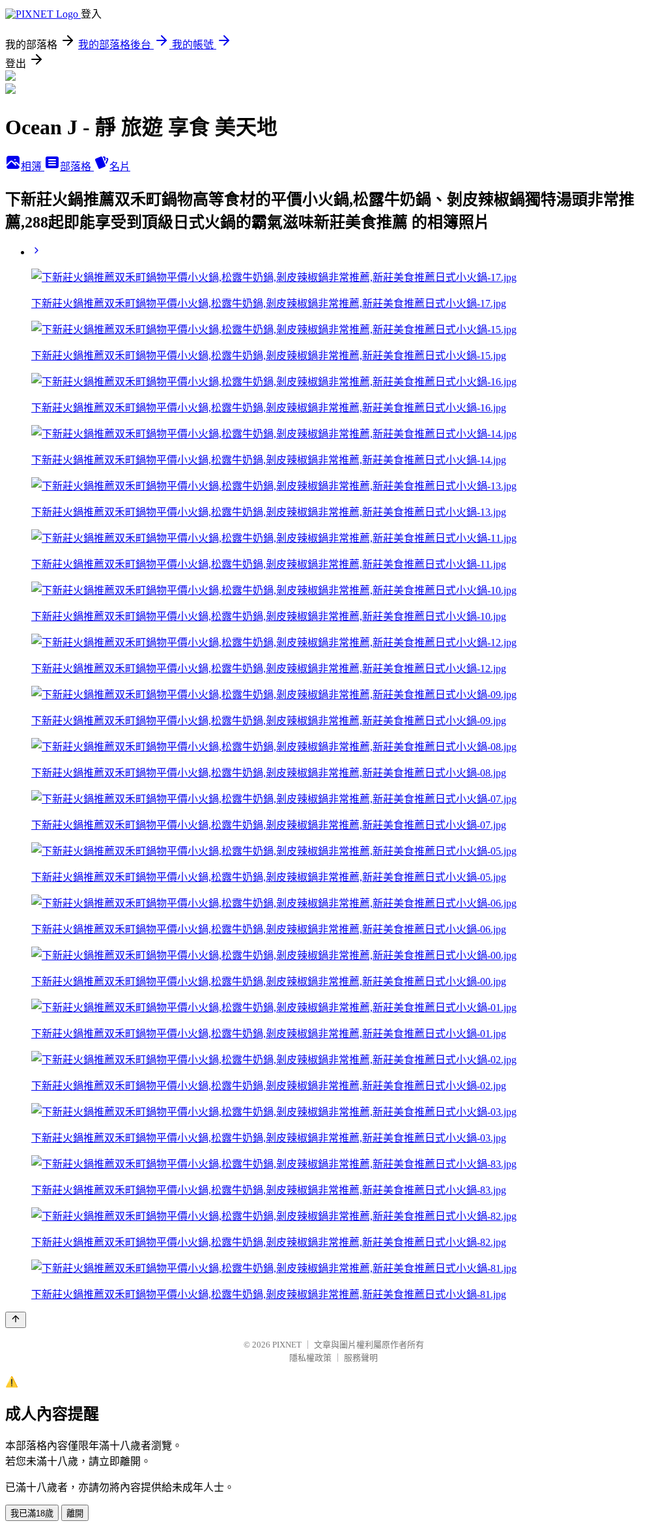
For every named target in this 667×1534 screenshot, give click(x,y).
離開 (74, 1513)
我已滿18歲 (31, 1513)
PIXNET (287, 1345)
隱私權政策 (310, 1358)
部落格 (77, 166)
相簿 (32, 166)
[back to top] (15, 1320)
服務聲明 (361, 1358)
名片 (119, 166)
